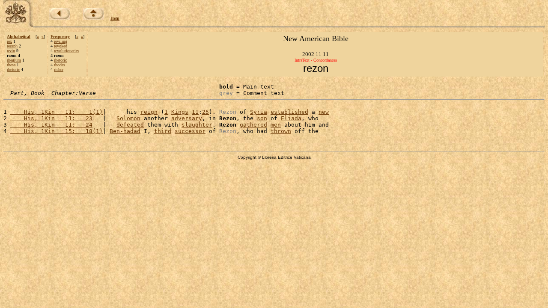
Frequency (60, 36)
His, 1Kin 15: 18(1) (56, 131)
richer (58, 69)
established (289, 112)
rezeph (12, 46)
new (324, 112)
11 (195, 112)
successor (190, 131)
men (276, 124)
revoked (60, 46)
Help (114, 18)
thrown (281, 131)
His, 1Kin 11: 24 (51, 124)
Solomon (128, 118)
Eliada (291, 118)
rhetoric (13, 69)
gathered (253, 124)
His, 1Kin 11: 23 (51, 118)
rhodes (59, 64)
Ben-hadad (125, 131)
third (162, 131)
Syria (258, 112)
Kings (179, 112)
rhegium (14, 60)
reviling (60, 41)
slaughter (197, 124)
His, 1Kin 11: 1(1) (56, 112)
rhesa (11, 64)
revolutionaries (66, 50)
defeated (130, 124)
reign (149, 112)
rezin (11, 50)
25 (205, 112)
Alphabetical (18, 36)
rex (9, 41)
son (262, 118)
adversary (186, 118)
